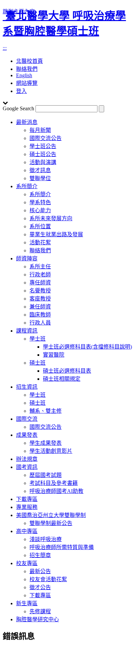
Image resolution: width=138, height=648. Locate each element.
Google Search (18, 108)
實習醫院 (53, 355)
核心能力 (40, 210)
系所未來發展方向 (50, 218)
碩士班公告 (42, 154)
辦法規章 (27, 459)
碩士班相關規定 (61, 379)
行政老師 (40, 274)
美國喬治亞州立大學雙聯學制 (51, 515)
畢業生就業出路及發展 (56, 234)
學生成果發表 (45, 443)
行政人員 (40, 323)
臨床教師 (40, 314)
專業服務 (27, 507)
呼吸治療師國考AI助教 (56, 491)
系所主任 (40, 266)
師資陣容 (27, 258)
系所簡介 (27, 186)
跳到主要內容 (19, 11)
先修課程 (40, 611)
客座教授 (40, 298)
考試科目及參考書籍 (53, 483)
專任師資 (40, 282)
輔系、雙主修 (45, 411)
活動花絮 (40, 242)
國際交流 (27, 419)
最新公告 (40, 571)
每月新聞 (40, 130)
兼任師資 (40, 306)
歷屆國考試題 (45, 475)
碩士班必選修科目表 (67, 371)
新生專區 (27, 603)
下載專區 (27, 499)
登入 (21, 91)
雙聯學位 (40, 178)
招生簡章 (40, 555)
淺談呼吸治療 (45, 539)
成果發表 (27, 435)
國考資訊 (27, 467)
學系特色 (40, 202)
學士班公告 (42, 146)
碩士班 (37, 363)
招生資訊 (27, 387)
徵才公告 (40, 587)
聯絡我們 (40, 250)
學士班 (37, 339)
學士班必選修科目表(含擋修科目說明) (87, 347)
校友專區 (27, 563)
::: (5, 48)
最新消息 (27, 122)
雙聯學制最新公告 (50, 523)
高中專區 (27, 531)
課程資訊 (27, 331)
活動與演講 (42, 162)
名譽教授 (40, 290)
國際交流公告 (45, 138)
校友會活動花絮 (48, 579)
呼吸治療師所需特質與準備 (61, 547)
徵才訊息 (40, 170)
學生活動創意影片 (50, 451)
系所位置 (40, 226)
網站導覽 (27, 83)
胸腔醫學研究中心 (37, 619)
